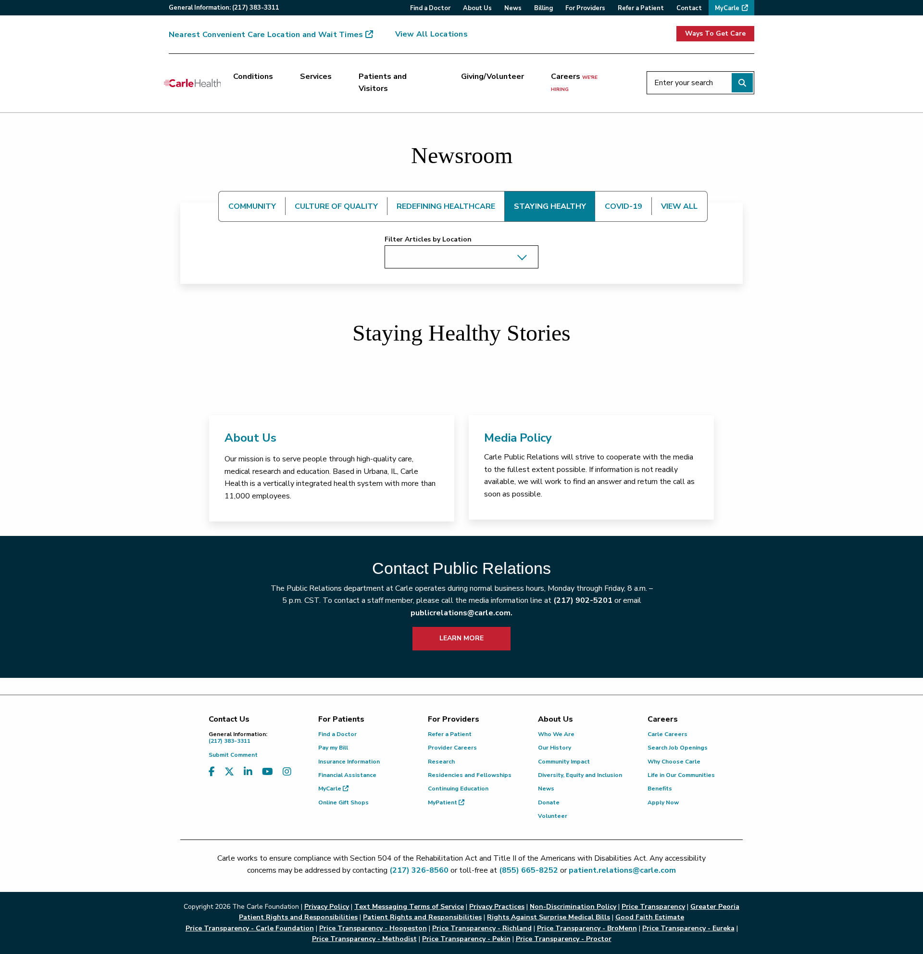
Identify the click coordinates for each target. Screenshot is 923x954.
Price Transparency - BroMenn (587, 928)
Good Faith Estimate (649, 917)
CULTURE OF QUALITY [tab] (336, 206)
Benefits (660, 788)
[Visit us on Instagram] (287, 771)
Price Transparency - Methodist (364, 938)
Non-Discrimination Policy (573, 906)
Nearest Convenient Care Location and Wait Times (266, 34)
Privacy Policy (326, 906)
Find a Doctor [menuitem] (430, 8)
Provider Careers (452, 747)
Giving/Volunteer (492, 76)
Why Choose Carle (674, 761)
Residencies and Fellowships (469, 775)
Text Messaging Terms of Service (409, 906)
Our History (554, 747)
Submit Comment (233, 755)
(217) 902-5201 (582, 600)
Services (316, 76)
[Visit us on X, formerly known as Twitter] (229, 771)
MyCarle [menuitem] (727, 8)
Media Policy (518, 437)
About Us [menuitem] (477, 8)
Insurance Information (349, 761)
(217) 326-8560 (419, 870)
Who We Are (556, 734)
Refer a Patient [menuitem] (641, 8)
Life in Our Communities (681, 775)
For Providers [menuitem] (585, 8)
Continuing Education (458, 788)
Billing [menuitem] (543, 8)
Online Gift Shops (343, 802)
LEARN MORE (461, 638)
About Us (250, 437)
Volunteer (552, 816)
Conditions (253, 76)
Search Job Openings (678, 747)
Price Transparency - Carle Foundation (250, 928)
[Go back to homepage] (192, 82)
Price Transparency (653, 906)
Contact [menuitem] (689, 8)
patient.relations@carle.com (622, 870)
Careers (574, 82)
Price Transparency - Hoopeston (373, 928)
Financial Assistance (347, 775)
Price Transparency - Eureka (688, 928)
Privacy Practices (496, 906)
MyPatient (443, 802)
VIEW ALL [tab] (679, 206)
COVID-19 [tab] (623, 206)
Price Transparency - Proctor (563, 938)
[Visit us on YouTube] (267, 771)
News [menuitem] (513, 8)
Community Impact (564, 761)
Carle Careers (667, 734)
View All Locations (431, 34)
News (546, 788)
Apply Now (663, 802)
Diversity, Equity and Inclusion (580, 775)
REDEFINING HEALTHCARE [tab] (446, 206)
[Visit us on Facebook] (212, 771)
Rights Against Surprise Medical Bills (548, 917)
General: (224, 7)
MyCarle (330, 788)
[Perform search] (742, 82)
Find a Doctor (337, 734)
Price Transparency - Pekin (466, 938)
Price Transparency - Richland (482, 928)
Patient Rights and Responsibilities (422, 917)
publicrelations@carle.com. (461, 613)
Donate (549, 802)
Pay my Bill (333, 747)
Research (441, 761)
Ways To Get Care (715, 33)
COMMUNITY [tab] (252, 206)
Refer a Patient (450, 734)
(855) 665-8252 (528, 870)
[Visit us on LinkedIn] (248, 771)
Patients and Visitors (383, 82)
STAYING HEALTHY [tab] (550, 206)
